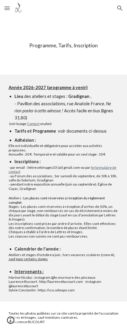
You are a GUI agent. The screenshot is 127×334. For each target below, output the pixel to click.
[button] (7, 8)
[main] (63, 45)
